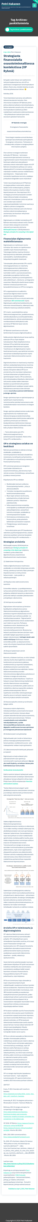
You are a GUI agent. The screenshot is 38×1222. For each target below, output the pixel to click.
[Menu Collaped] (34, 5)
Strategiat (8, 47)
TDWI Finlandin (20, 1175)
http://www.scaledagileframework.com (17, 1137)
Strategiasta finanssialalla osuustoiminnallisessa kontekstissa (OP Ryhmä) (19, 63)
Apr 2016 (7, 52)
